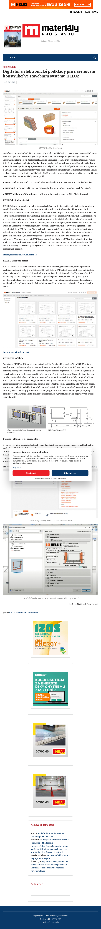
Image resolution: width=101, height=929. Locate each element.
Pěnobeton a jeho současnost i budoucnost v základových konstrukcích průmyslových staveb (49, 849)
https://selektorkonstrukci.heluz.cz (20, 255)
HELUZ (12, 613)
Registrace (91, 12)
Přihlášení (75, 12)
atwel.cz (56, 922)
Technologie (9, 67)
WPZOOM (56, 919)
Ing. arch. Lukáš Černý (41, 846)
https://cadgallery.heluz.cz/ (16, 352)
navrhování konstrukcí (27, 613)
